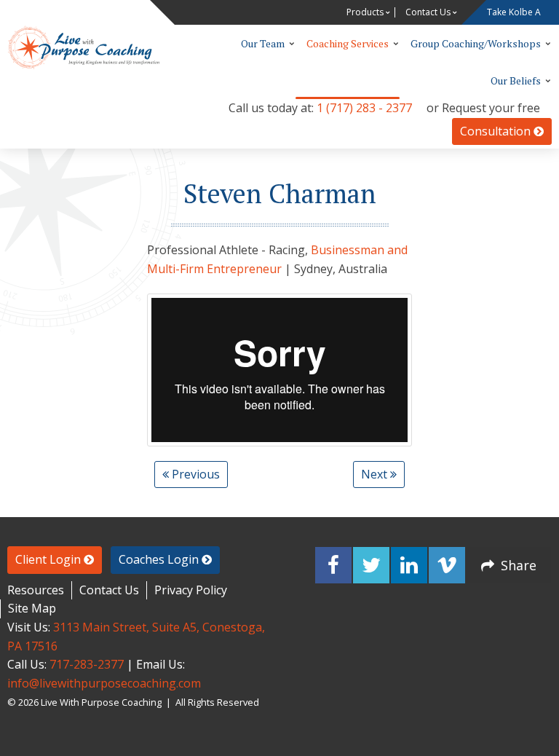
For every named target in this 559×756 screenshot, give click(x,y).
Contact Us (428, 12)
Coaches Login (160, 559)
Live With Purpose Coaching (83, 47)
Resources (35, 590)
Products (365, 12)
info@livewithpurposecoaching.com (104, 683)
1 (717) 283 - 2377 (364, 108)
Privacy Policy (190, 590)
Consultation (497, 131)
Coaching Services (347, 43)
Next (375, 474)
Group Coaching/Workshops (476, 43)
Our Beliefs (516, 80)
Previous (194, 474)
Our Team (263, 43)
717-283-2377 (86, 664)
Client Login (49, 559)
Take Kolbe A (514, 12)
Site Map (32, 608)
